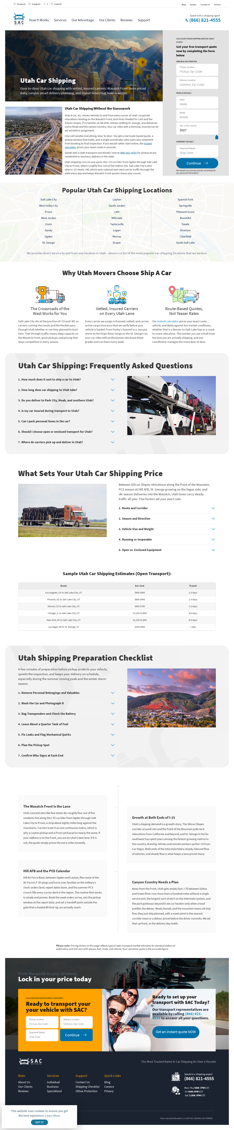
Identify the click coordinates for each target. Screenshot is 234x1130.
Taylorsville (117, 224)
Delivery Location (188, 80)
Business (53, 1087)
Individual (53, 1082)
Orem (48, 224)
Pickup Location (187, 67)
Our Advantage (83, 20)
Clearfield (185, 236)
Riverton (185, 230)
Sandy (48, 230)
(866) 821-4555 (205, 20)
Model (182, 112)
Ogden (48, 236)
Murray (117, 236)
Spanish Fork (185, 199)
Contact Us (205, 4)
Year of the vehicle (188, 125)
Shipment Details (187, 148)
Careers (193, 4)
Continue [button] (194, 163)
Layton (117, 199)
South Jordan (117, 205)
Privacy (108, 1091)
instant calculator (168, 321)
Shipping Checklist (88, 1087)
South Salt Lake (185, 242)
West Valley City (48, 205)
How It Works (39, 20)
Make (182, 99)
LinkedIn (58, 4)
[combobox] (197, 152)
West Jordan (48, 218)
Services (60, 20)
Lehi (116, 211)
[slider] (216, 137)
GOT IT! (39, 1122)
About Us (24, 1082)
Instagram (36, 4)
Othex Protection (86, 1091)
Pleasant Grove (185, 211)
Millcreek (117, 218)
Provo (48, 211)
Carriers (217, 4)
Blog (184, 4)
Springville (185, 205)
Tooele (185, 224)
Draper (117, 242)
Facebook (21, 4)
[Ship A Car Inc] (18, 19)
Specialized (54, 1091)
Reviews (126, 20)
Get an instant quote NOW (176, 1031)
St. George (48, 242)
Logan (117, 230)
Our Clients (107, 20)
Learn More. (52, 1115)
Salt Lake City (48, 199)
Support (144, 20)
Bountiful (185, 218)
